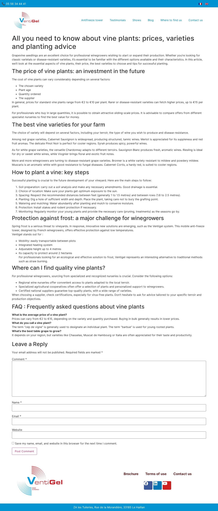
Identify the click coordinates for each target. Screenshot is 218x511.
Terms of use (156, 474)
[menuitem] (200, 3)
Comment (19, 359)
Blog (151, 20)
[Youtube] (167, 485)
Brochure (131, 474)
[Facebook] (148, 485)
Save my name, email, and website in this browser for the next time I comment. (66, 443)
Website (17, 429)
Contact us (196, 20)
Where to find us (171, 20)
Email (16, 416)
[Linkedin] (157, 485)
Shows (137, 20)
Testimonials (118, 20)
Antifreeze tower (92, 20)
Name (17, 402)
